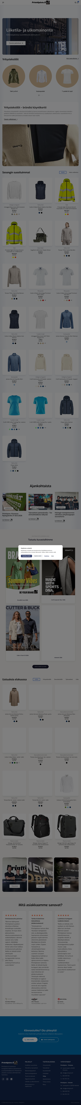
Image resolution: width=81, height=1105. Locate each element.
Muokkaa (46, 556)
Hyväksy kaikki (26, 556)
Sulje (52, 556)
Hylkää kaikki (37, 556)
